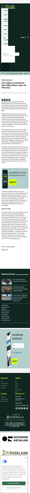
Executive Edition (4, 383)
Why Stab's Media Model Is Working (15, 73)
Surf (16, 381)
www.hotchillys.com (14, 238)
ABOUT (6, 422)
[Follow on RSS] (27, 408)
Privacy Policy (5, 479)
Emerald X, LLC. (12, 420)
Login (5, 34)
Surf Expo (3, 397)
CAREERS (11, 422)
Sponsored (3, 387)
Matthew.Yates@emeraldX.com (22, 405)
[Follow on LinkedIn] (16, 408)
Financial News (18, 389)
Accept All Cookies (13, 483)
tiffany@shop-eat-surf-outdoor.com (20, 399)
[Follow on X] (24, 408)
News (2, 381)
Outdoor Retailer (4, 399)
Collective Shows (4, 401)
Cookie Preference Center (13, 487)
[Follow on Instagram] (19, 408)
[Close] (25, 458)
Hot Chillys (4, 101)
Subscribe (7, 44)
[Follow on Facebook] (22, 408)
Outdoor (17, 385)
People (16, 391)
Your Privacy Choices (15, 425)
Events (6, 25)
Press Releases (7, 80)
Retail (16, 387)
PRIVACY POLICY (16, 426)
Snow (16, 383)
